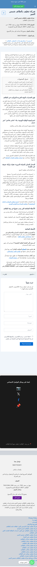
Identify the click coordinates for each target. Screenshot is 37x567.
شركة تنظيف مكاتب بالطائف (29, 549)
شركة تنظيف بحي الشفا (30, 537)
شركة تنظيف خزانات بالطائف (28, 539)
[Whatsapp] (32, 562)
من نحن (35, 560)
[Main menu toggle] (4, 13)
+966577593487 (17, 465)
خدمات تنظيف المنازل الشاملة (14, 157)
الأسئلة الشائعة (28, 92)
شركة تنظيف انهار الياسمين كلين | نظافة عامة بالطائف (21, 526)
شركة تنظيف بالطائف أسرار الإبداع (27, 528)
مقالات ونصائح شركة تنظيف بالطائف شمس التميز (23, 558)
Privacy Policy (33, 518)
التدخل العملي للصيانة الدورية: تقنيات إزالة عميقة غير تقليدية (18, 87)
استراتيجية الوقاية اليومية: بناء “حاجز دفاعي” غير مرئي (18, 84)
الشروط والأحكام (32, 524)
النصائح (24, 249)
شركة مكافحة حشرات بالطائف (28, 556)
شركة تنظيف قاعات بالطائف (29, 545)
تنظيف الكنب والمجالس (14, 251)
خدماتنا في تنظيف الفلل (24, 236)
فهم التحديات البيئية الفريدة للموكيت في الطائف (20, 82)
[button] (17, 494)
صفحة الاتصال (13, 257)
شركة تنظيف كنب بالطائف (29, 547)
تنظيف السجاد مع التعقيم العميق (18, 204)
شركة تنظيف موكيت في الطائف (28, 554)
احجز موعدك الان (18, 6)
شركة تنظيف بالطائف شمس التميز (27, 535)
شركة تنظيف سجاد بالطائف (29, 541)
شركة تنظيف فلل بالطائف (29, 543)
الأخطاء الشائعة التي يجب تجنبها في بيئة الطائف (20, 90)
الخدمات (34, 522)
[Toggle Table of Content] (31, 79)
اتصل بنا (35, 520)
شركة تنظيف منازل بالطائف (29, 552)
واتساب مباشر (17, 469)
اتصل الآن (17, 497)
